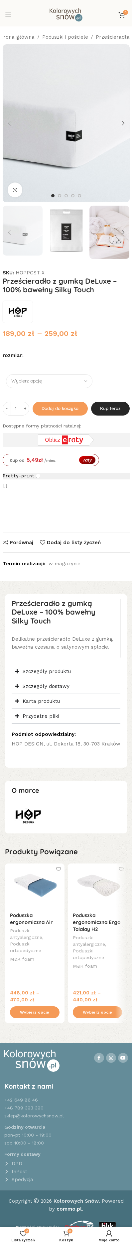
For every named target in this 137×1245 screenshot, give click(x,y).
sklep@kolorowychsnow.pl (34, 1115)
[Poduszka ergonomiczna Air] (35, 885)
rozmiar (12, 355)
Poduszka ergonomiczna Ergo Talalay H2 (96, 922)
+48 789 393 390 (24, 1107)
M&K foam (22, 959)
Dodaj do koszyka (60, 408)
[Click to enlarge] (15, 189)
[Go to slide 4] (72, 195)
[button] (9, 123)
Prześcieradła (113, 37)
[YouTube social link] (123, 1058)
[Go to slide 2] (59, 195)
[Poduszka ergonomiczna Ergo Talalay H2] (97, 885)
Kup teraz (110, 408)
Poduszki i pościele (65, 37)
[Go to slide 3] (66, 195)
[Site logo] (66, 15)
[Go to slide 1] (53, 195)
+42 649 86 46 (21, 1100)
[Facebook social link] (99, 1058)
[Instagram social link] (111, 1058)
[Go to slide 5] (79, 195)
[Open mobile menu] (8, 14)
